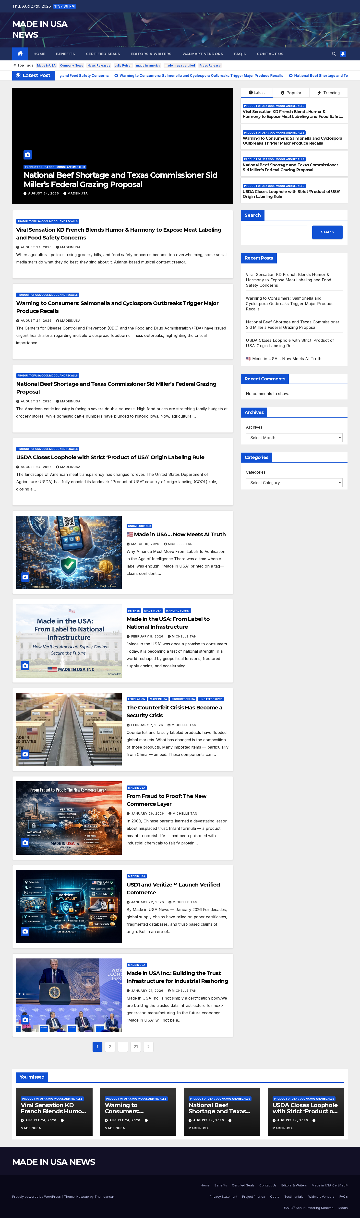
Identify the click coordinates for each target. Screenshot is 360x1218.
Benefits (65, 54)
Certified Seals (103, 54)
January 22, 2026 (148, 902)
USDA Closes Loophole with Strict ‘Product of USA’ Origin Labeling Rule (117, 179)
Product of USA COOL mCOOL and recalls (55, 167)
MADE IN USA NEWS (53, 1162)
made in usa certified (180, 65)
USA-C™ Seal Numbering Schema (308, 1208)
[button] (334, 53)
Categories (255, 472)
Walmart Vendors (202, 54)
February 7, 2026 (147, 725)
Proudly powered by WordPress (37, 1196)
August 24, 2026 (44, 193)
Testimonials (293, 1196)
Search (253, 215)
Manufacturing (178, 610)
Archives (254, 427)
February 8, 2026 (147, 636)
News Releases (98, 65)
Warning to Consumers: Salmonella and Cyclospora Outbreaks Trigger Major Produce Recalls (292, 141)
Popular (293, 92)
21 (135, 1046)
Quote (274, 1196)
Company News (71, 65)
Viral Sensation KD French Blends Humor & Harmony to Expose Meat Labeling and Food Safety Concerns (292, 116)
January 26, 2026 (148, 813)
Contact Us (270, 54)
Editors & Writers (151, 54)
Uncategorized (139, 525)
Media (343, 1208)
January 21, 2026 (147, 990)
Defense (134, 610)
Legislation (136, 699)
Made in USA (46, 65)
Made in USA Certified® (330, 1185)
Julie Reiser (123, 65)
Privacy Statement (223, 1196)
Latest (259, 92)
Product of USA (183, 699)
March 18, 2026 (145, 544)
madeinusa (78, 193)
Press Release (210, 65)
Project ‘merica (253, 1196)
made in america (148, 65)
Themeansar (104, 1196)
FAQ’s (240, 54)
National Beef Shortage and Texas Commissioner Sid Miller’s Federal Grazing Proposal (290, 167)
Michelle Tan (180, 544)
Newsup (82, 1196)
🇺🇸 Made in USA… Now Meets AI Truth (176, 534)
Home (39, 54)
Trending (331, 92)
